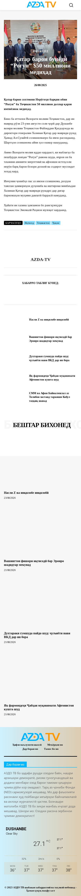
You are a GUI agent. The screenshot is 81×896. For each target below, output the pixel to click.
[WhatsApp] (36, 293)
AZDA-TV (41, 259)
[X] (45, 293)
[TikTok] (33, 822)
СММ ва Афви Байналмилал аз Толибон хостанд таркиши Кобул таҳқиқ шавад (49, 397)
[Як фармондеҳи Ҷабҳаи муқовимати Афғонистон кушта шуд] (15, 377)
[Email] (63, 293)
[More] (72, 293)
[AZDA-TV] (40, 243)
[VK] (54, 293)
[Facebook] (27, 293)
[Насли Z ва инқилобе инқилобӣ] (15, 319)
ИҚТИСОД (40, 51)
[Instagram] (16, 822)
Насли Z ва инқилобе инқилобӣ (49, 319)
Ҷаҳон (55, 223)
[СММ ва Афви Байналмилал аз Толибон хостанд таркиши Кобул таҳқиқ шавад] (15, 397)
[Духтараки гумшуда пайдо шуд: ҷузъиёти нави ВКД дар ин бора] (15, 358)
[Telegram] (18, 293)
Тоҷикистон (43, 223)
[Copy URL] (9, 293)
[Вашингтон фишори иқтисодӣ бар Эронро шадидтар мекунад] (15, 339)
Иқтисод (29, 223)
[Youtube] (60, 822)
